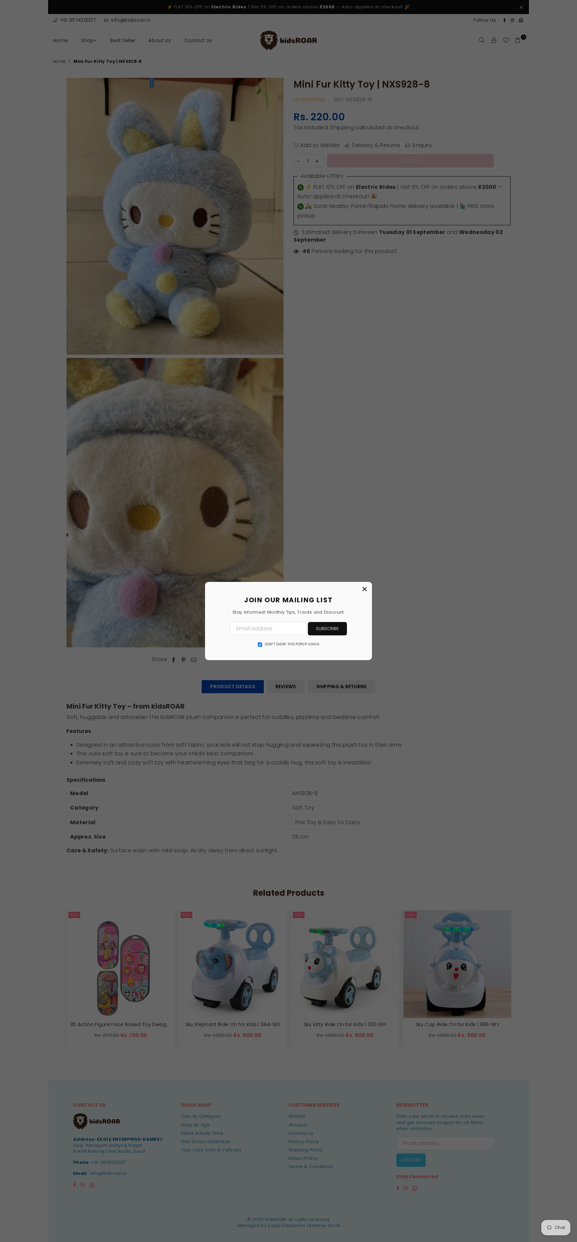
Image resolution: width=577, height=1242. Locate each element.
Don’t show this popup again (292, 644)
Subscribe (327, 628)
